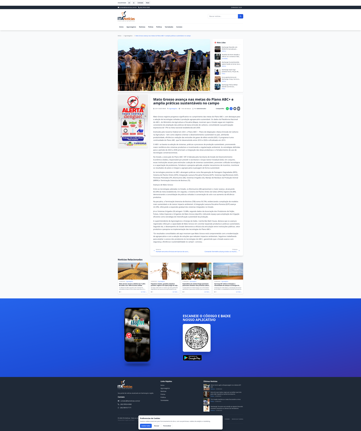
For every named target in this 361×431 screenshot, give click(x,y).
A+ (129, 3)
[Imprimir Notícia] (238, 109)
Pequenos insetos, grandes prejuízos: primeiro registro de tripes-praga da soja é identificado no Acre (164, 285)
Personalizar (167, 426)
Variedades (169, 27)
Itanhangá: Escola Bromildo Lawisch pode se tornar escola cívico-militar (231, 64)
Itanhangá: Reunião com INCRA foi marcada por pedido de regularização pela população (231, 50)
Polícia (150, 27)
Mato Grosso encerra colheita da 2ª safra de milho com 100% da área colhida (132, 284)
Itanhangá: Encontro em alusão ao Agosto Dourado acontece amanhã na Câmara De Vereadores (227, 407)
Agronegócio (131, 27)
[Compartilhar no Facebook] (231, 108)
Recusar (156, 426)
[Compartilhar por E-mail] (234, 108)
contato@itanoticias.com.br (130, 401)
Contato (179, 27)
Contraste (140, 3)
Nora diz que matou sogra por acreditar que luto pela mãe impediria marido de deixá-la (226, 393)
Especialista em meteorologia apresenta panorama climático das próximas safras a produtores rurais (196, 285)
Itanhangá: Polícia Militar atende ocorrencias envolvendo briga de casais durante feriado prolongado (230, 87)
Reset (147, 3)
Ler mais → (144, 292)
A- (134, 3)
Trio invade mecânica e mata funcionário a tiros (226, 399)
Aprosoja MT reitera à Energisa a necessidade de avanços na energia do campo (226, 285)
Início (121, 27)
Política (159, 27)
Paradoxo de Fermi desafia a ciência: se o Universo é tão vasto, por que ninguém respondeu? (231, 57)
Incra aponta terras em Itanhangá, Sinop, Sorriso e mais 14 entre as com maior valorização (230, 80)
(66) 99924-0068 (145, 7)
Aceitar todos (145, 426)
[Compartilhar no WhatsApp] (227, 108)
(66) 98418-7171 (125, 408)
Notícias (142, 27)
